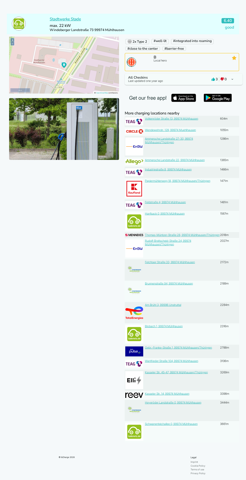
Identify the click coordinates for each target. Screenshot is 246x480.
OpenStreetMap (102, 93)
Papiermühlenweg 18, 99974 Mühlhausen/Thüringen (177, 181)
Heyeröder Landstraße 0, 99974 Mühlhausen (173, 402)
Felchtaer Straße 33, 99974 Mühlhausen (170, 262)
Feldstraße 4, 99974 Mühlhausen (165, 202)
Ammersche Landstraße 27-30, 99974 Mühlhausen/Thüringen (169, 140)
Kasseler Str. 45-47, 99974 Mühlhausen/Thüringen (176, 372)
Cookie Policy (198, 465)
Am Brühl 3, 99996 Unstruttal (163, 305)
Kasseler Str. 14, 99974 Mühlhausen (167, 393)
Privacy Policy (198, 473)
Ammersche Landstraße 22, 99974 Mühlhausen (175, 160)
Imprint (194, 461)
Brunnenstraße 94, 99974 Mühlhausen (169, 283)
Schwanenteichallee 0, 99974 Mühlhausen (171, 424)
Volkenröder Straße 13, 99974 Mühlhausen (171, 118)
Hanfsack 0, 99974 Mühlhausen (165, 213)
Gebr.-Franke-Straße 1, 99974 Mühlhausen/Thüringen (178, 347)
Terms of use (197, 469)
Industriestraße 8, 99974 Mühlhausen (168, 169)
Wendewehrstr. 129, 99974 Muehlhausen (170, 130)
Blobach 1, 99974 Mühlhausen (164, 326)
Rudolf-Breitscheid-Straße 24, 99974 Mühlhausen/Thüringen (168, 242)
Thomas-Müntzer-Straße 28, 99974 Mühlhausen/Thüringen (182, 235)
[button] (182, 79)
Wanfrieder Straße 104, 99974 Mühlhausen (171, 361)
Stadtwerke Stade (65, 19)
